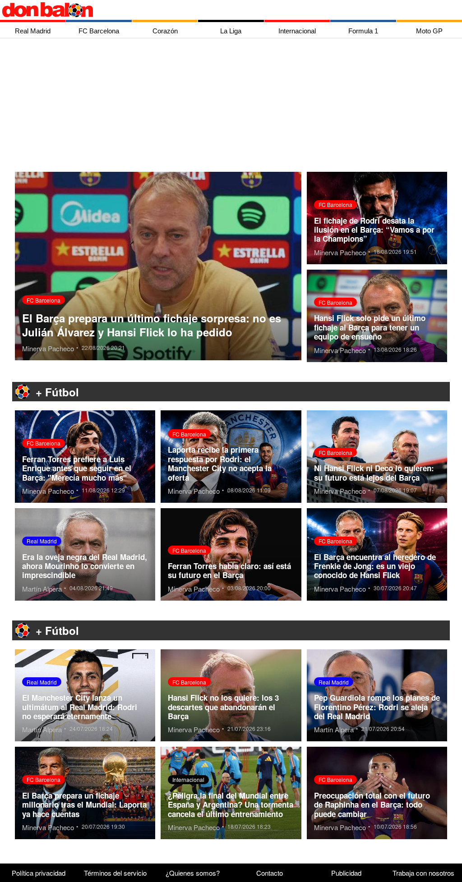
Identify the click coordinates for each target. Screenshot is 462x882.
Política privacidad (38, 872)
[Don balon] (220, 10)
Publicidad (346, 872)
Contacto (269, 872)
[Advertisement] (233, 106)
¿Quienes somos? (193, 872)
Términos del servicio (115, 872)
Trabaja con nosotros (423, 872)
